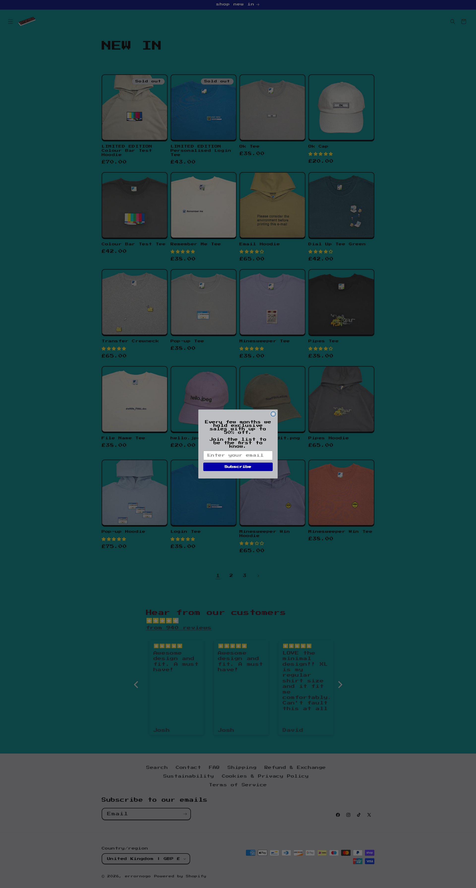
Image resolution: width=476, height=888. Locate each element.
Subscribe (238, 466)
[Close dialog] (273, 414)
